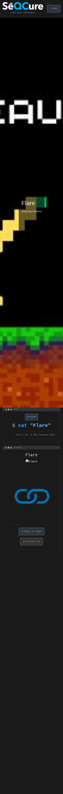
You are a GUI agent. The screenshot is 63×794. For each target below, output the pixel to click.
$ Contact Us (31, 541)
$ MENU (53, 8)
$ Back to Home (31, 531)
